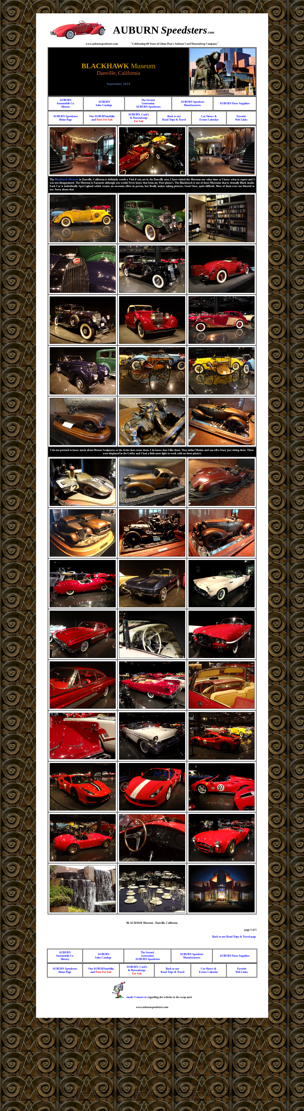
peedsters (187, 30)
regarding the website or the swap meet (159, 997)
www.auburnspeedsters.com (152, 1007)
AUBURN (136, 30)
